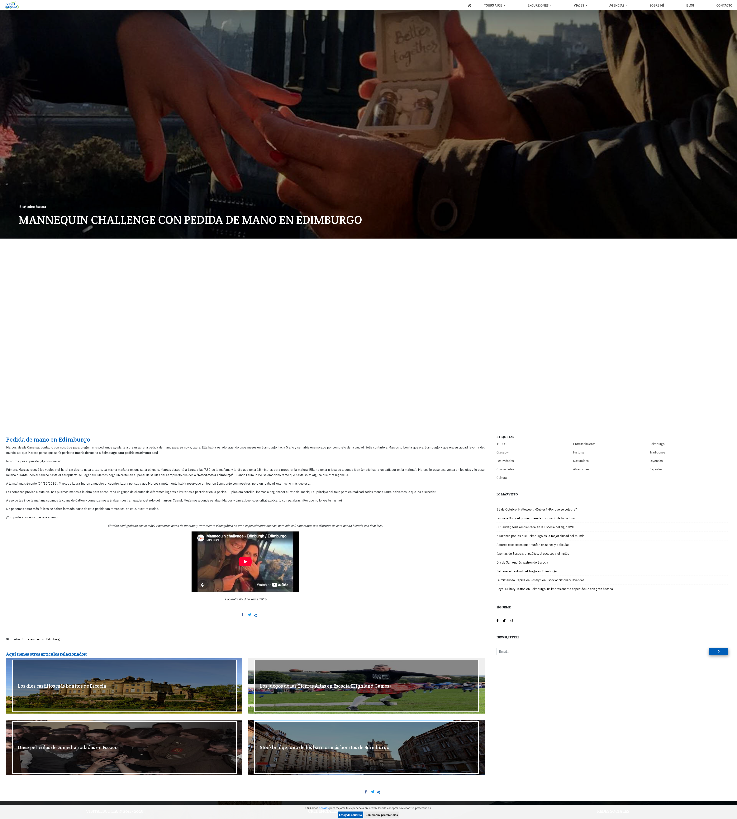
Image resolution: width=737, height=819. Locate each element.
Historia (578, 452)
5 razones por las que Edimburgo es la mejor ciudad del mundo (540, 536)
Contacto (724, 5)
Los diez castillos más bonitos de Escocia (62, 686)
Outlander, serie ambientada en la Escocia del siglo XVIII (536, 527)
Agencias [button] (617, 5)
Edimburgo (53, 639)
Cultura (502, 478)
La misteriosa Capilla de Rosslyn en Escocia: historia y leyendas (540, 580)
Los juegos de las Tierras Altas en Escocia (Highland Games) (325, 686)
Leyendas (656, 461)
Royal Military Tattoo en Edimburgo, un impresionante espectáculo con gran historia (555, 589)
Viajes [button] (579, 5)
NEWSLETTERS (508, 637)
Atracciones (581, 469)
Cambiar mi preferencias (381, 815)
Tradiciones (657, 452)
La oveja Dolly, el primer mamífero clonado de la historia (536, 518)
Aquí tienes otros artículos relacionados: (46, 654)
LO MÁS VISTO (507, 494)
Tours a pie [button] (493, 5)
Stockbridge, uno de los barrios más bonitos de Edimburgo (324, 747)
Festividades (505, 461)
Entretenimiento (33, 639)
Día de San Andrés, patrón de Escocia (522, 562)
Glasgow (503, 452)
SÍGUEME (504, 607)
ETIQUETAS (505, 437)
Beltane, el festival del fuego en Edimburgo (527, 571)
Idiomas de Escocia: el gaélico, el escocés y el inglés (533, 553)
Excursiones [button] (538, 5)
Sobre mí (657, 5)
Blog (690, 5)
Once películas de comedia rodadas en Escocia (68, 747)
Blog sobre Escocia (32, 207)
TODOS (501, 444)
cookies (324, 808)
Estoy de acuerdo (350, 815)
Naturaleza (581, 461)
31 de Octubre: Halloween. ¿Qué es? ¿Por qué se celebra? (537, 509)
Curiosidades (505, 469)
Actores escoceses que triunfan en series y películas (533, 545)
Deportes (656, 469)
